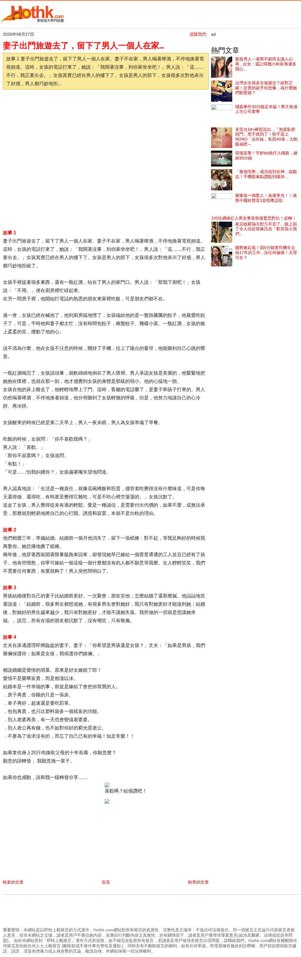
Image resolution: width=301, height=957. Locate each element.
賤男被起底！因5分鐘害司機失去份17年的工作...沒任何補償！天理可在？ (266, 252)
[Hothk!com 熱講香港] (32, 21)
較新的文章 (13, 882)
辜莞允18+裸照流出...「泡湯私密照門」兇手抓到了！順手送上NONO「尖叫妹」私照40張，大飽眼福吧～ (266, 136)
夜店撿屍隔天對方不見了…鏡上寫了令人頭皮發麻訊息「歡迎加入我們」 (266, 229)
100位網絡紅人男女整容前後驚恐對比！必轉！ (253, 218)
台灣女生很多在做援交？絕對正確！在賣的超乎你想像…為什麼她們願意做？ (266, 87)
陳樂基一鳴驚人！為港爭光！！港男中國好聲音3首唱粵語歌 (266, 198)
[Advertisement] (107, 108)
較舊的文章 (198, 882)
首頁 (106, 882)
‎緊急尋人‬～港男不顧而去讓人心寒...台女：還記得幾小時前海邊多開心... (265, 64)
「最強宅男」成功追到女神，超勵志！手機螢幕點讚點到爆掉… (266, 174)
